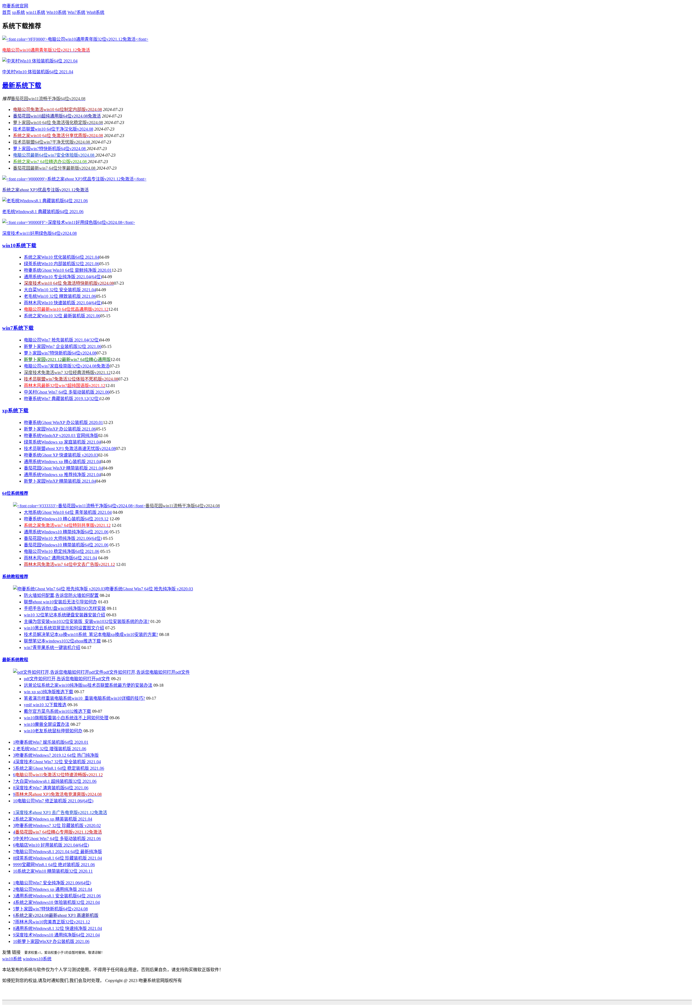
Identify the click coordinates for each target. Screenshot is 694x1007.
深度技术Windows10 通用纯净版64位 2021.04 (56, 935)
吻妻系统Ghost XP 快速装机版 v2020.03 (61, 455)
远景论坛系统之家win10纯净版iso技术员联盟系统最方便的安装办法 (88, 685)
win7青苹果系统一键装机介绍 (52, 647)
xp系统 (18, 12)
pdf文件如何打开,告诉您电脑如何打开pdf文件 (67, 678)
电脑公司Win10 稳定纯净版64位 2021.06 (61, 551)
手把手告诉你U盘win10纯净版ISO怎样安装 (65, 608)
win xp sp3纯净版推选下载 (48, 691)
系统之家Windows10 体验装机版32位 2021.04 (56, 902)
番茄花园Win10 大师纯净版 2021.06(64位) (63, 538)
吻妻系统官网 (15, 6)
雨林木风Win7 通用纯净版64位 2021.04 (60, 558)
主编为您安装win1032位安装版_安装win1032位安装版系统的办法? (86, 621)
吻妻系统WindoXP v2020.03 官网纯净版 (61, 435)
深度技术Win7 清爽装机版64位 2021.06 (50, 788)
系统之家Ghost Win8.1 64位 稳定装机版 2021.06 (58, 768)
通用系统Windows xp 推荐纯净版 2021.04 (62, 474)
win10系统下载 (19, 245)
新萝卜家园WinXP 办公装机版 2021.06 (60, 429)
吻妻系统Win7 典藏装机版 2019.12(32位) (62, 398)
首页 (6, 12)
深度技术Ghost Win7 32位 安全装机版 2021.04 (57, 761)
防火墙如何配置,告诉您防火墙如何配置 (61, 595)
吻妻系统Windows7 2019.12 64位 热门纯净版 (56, 755)
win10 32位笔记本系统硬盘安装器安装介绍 (64, 615)
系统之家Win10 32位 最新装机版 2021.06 (62, 316)
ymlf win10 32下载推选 (45, 704)
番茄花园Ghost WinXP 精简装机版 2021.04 (63, 468)
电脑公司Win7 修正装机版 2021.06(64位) (53, 801)
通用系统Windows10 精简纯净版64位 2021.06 (66, 532)
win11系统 (35, 12)
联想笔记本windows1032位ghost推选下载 (62, 641)
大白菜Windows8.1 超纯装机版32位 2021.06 (55, 781)
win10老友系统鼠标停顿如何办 (53, 731)
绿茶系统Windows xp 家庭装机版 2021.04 (62, 442)
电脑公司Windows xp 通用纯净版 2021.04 (52, 889)
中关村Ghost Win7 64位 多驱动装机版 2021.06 (67, 392)
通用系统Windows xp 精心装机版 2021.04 (62, 461)
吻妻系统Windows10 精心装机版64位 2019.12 (66, 519)
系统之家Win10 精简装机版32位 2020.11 (53, 871)
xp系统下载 (15, 410)
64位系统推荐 (15, 493)
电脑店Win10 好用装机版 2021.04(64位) (51, 845)
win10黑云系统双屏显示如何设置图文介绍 (64, 628)
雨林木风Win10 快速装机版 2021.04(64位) (63, 302)
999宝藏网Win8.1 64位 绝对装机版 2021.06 (54, 864)
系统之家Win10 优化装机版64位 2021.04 (61, 257)
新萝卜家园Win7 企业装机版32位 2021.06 (62, 346)
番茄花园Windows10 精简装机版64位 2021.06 (66, 545)
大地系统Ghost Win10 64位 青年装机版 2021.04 (68, 512)
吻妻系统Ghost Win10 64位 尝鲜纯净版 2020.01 (68, 270)
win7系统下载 (18, 328)
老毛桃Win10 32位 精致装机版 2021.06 (60, 296)
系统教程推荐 (15, 576)
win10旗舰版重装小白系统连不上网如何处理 (66, 717)
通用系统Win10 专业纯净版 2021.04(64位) (63, 276)
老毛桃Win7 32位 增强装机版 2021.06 (49, 748)
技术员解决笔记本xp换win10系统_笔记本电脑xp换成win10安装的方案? (91, 634)
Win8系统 (95, 12)
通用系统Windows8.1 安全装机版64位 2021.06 (57, 896)
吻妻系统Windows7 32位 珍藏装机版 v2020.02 (57, 825)
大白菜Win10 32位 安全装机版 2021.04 (60, 289)
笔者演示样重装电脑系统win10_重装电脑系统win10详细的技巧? (84, 698)
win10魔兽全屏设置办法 (46, 724)
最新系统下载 (21, 85)
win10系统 (12, 959)
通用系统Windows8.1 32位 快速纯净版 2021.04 (57, 928)
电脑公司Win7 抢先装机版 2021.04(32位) (62, 340)
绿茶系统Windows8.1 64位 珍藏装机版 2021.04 (57, 858)
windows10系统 (37, 959)
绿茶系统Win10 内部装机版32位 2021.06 (61, 263)
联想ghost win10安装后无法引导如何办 (60, 602)
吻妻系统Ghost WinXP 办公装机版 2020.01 (63, 422)
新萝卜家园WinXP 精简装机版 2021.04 (60, 481)
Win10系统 (56, 12)
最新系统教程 (15, 659)
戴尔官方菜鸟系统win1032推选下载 (57, 711)
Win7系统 (76, 12)
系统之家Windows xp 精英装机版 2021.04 (52, 819)
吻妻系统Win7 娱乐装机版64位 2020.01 (50, 742)
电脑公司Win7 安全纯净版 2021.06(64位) (52, 883)
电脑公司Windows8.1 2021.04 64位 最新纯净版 (57, 851)
